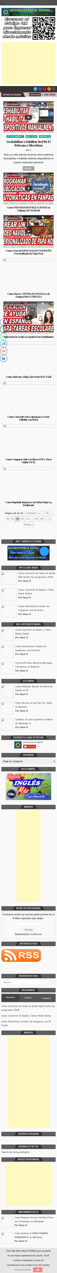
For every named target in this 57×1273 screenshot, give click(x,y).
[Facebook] (40, 89)
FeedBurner (35, 934)
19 (12, 518)
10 (47, 513)
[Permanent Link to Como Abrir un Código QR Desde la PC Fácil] (28, 358)
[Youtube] (44, 89)
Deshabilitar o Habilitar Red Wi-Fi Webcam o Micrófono (28, 143)
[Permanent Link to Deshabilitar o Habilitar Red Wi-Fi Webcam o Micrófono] (28, 117)
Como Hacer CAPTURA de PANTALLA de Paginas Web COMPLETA (28, 295)
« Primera (31, 513)
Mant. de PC (31, 136)
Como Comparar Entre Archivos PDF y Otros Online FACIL (28, 461)
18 (7, 518)
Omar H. (28, 150)
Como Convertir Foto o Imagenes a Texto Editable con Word (28, 418)
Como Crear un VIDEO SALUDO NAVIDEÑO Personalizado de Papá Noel (29, 252)
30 (36, 518)
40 (41, 518)
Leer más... (28, 168)
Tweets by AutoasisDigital (15, 1152)
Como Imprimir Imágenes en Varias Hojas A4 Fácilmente (28, 504)
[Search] (53, 89)
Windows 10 (45, 136)
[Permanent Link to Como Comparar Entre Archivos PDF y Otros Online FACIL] (28, 440)
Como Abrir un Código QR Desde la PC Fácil (28, 376)
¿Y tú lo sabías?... (15, 136)
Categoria (46, 998)
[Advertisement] (29, 63)
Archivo (28, 997)
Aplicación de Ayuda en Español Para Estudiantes (28, 336)
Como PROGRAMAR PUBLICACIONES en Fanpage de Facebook (28, 209)
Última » (28, 524)
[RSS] (49, 89)
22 (27, 518)
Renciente (10, 997)
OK (37, 1270)
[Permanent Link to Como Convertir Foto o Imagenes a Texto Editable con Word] (28, 397)
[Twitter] (35, 89)
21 (22, 518)
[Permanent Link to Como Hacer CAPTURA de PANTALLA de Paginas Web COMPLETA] (28, 274)
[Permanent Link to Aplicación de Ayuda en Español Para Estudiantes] (28, 317)
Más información (23, 1269)
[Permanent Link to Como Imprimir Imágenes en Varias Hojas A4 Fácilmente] (28, 483)
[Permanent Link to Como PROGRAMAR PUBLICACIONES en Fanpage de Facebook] (28, 188)
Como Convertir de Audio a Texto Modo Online (26, 1015)
